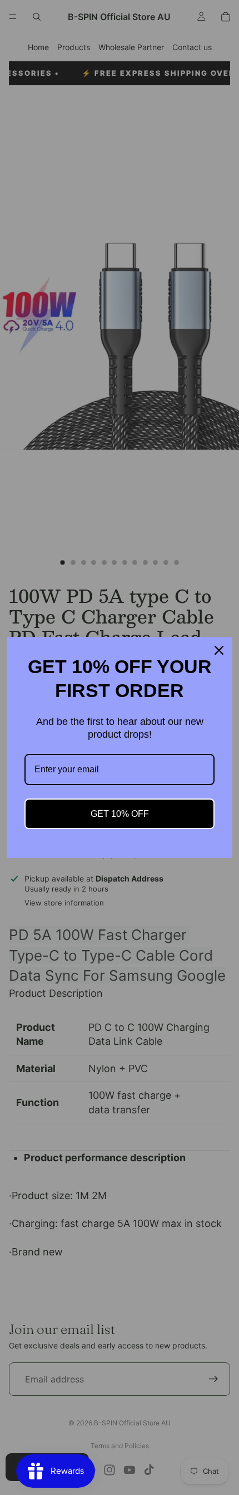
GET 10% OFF (120, 814)
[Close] (219, 650)
